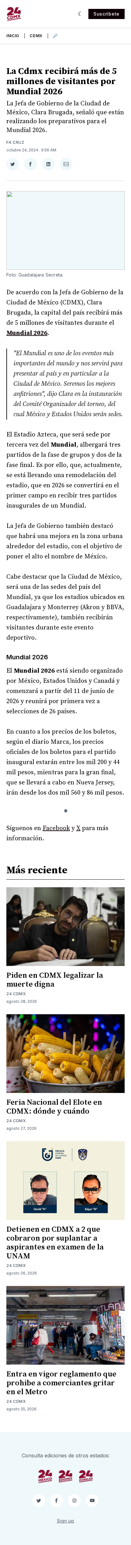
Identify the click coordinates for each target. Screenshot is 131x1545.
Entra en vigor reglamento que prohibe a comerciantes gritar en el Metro (61, 1383)
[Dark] (80, 14)
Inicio (12, 35)
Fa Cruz (15, 142)
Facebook (56, 828)
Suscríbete (106, 14)
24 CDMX (16, 993)
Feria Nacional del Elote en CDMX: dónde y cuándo (54, 1107)
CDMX (36, 35)
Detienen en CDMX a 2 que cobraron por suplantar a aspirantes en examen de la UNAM (55, 1243)
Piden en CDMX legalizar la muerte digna (54, 980)
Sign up (65, 1520)
